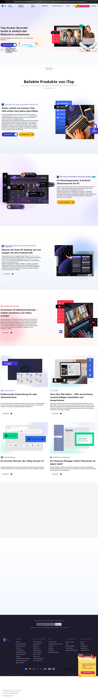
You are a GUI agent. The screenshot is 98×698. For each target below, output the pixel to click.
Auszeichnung (83, 648)
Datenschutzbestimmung (12, 693)
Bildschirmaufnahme (53, 652)
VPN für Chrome (37, 652)
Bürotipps (50, 648)
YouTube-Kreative (84, 650)
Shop (74, 6)
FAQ (67, 644)
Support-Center (69, 642)
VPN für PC (36, 646)
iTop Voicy (18, 648)
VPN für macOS (37, 644)
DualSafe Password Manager (23, 658)
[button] (8, 40)
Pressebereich (83, 646)
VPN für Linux (36, 656)
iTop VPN (18, 642)
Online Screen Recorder (21, 660)
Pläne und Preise (20, 662)
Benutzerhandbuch (70, 646)
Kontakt (82, 644)
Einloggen (94, 6)
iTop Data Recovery (21, 652)
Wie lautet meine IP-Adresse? (55, 644)
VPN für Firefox (37, 654)
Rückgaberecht (72, 674)
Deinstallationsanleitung (72, 650)
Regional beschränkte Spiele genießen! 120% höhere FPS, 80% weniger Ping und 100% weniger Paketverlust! (50, 1)
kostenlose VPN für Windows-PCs (20, 116)
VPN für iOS (36, 648)
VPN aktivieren (69, 648)
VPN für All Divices (37, 660)
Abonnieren (58, 624)
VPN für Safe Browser (38, 658)
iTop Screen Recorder (21, 644)
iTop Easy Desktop (34, 256)
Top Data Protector (20, 654)
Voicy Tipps (51, 650)
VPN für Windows (37, 642)
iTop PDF (18, 656)
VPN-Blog (50, 646)
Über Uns (82, 642)
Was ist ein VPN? (52, 642)
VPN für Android (37, 650)
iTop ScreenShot (20, 650)
